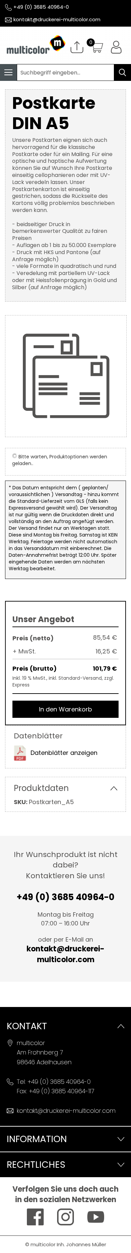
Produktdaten (41, 788)
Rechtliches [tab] (36, 1164)
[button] (116, 47)
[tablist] (65, 1139)
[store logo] (33, 45)
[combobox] (65, 72)
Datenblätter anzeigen (64, 752)
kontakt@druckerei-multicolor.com (56, 19)
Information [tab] (37, 1139)
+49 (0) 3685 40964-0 (41, 6)
